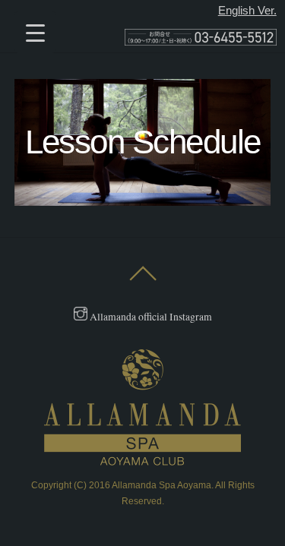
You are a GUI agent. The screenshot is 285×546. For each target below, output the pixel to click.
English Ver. (247, 10)
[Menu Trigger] (35, 32)
